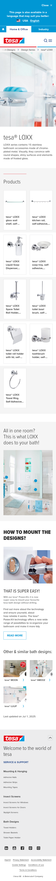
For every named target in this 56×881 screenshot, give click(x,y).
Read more (15, 635)
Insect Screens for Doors (14, 807)
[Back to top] (50, 737)
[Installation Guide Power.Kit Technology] (28, 565)
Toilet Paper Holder (12, 837)
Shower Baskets (10, 832)
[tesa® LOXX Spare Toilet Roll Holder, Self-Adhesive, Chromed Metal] (35, 489)
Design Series (28, 49)
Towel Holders (9, 827)
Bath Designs (8, 49)
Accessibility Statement (41, 860)
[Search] (45, 40)
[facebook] (22, 849)
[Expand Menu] (50, 40)
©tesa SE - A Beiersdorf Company (28, 876)
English (34, 20)
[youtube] (14, 849)
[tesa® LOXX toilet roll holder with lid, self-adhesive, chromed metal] (36, 481)
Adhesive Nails (10, 777)
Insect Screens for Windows (15, 802)
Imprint (8, 860)
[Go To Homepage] (3, 29)
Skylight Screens (10, 812)
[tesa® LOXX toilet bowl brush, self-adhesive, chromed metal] (19, 489)
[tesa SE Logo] (14, 40)
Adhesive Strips (10, 782)
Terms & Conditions (28, 870)
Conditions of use (36, 865)
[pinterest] (30, 849)
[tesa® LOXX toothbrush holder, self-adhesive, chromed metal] (6, 477)
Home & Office (19, 29)
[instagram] (38, 849)
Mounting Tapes (10, 787)
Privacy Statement (21, 860)
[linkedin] (6, 849)
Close (45, 5)
